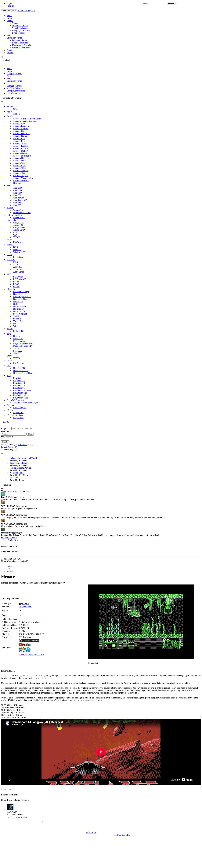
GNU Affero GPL (122, 835)
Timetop (10, 405)
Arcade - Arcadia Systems (24, 121)
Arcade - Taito (19, 168)
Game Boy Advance (22, 296)
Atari (9, 185)
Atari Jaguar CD (20, 200)
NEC (9, 274)
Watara (10, 410)
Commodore (12, 220)
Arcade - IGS (19, 138)
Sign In (5, 442)
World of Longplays (26, 10)
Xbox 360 (17, 267)
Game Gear (18, 338)
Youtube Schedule (20, 28)
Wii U (15, 326)
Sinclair (10, 361)
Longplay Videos (14, 73)
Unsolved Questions (21, 48)
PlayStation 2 (19, 380)
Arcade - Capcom (20, 128)
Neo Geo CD (19, 368)
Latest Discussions (20, 43)
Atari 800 (17, 195)
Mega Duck (18, 417)
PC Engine (18, 277)
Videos (10, 20)
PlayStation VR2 (20, 398)
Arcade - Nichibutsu (22, 156)
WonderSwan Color (22, 212)
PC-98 (16, 284)
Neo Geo (17, 183)
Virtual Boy (18, 321)
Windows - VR (19, 252)
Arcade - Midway (20, 151)
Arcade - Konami (20, 148)
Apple (9, 111)
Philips (10, 328)
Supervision (18, 412)
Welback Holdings (15, 415)
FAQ (9, 35)
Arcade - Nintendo (21, 158)
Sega (9, 333)
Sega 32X (17, 351)
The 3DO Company (15, 400)
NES (15, 304)
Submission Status (20, 25)
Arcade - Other (19, 161)
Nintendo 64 (18, 309)
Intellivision (18, 257)
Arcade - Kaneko (20, 146)
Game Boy (18, 294)
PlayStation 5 (19, 388)
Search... (171, 4)
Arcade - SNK (19, 165)
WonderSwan (19, 210)
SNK (9, 365)
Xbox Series (18, 272)
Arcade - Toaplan (20, 175)
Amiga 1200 (18, 222)
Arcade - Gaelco (20, 136)
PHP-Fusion (91, 832)
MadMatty (26, 604)
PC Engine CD (19, 279)
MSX (15, 262)
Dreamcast (17, 336)
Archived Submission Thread (31, 654)
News (9, 18)
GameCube (18, 301)
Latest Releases (18, 33)
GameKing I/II (19, 407)
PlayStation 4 (19, 385)
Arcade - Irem (19, 141)
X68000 (16, 358)
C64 (15, 235)
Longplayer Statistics (21, 30)
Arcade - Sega (19, 163)
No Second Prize (17, 473)
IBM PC (10, 244)
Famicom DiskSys (21, 291)
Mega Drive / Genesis (22, 343)
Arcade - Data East (21, 133)
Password (6, 431)
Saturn (16, 348)
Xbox (15, 264)
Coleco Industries (14, 215)
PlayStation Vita (20, 393)
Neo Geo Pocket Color (23, 373)
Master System (19, 341)
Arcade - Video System (23, 178)
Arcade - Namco (20, 153)
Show (30, 434)
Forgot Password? (9, 447)
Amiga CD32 (19, 227)
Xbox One (17, 269)
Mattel (9, 254)
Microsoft (11, 259)
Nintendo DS (19, 311)
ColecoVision (19, 217)
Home (9, 15)
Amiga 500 (18, 225)
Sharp (9, 356)
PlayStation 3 (19, 383)
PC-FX (16, 286)
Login (9, 3)
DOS (15, 247)
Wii (14, 323)
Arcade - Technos (20, 170)
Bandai (10, 207)
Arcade (10, 116)
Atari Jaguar (18, 198)
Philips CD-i (18, 331)
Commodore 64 (25, 606)
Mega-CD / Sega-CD (22, 346)
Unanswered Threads (21, 45)
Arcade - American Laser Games (27, 119)
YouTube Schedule (15, 88)
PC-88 (16, 282)
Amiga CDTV (19, 230)
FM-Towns (18, 242)
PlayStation (18, 378)
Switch (16, 316)
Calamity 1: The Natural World (23, 458)
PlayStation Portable (22, 390)
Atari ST (17, 205)
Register (10, 6)
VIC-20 (16, 237)
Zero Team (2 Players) (19, 463)
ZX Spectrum (19, 363)
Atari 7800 (17, 193)
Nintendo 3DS (19, 306)
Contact (10, 50)
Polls (9, 76)
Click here (22, 444)
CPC (15, 109)
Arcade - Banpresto (21, 126)
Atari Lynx (18, 203)
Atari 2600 (17, 188)
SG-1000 (17, 353)
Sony (9, 375)
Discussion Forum (14, 38)
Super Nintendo (20, 314)
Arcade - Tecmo (20, 173)
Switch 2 (17, 319)
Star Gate (14, 478)
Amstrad (10, 106)
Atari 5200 (17, 190)
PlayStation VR (20, 395)
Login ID (6, 428)
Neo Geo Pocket (20, 370)
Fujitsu (10, 240)
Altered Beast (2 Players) (20, 468)
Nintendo (11, 289)
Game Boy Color (20, 299)
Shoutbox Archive (9, 537)
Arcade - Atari (19, 123)
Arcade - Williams (21, 180)
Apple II (16, 114)
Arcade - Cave (19, 131)
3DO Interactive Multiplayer (25, 403)
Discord (10, 52)
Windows (17, 249)
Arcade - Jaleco (20, 143)
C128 (15, 232)
